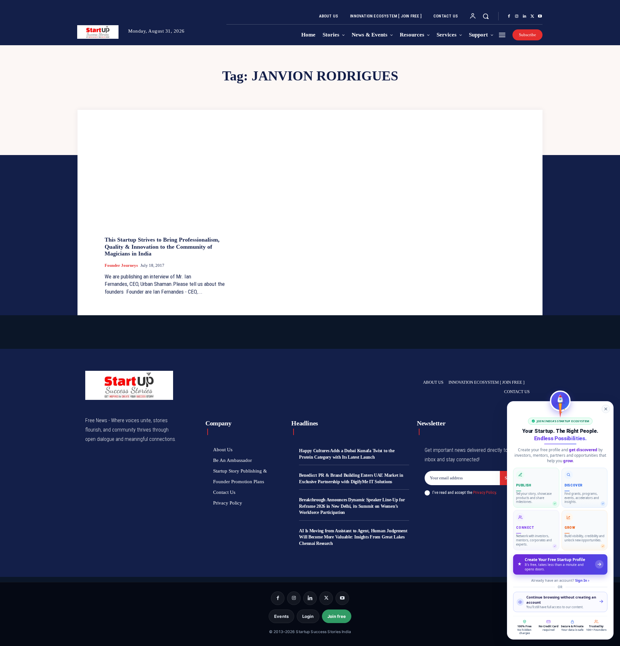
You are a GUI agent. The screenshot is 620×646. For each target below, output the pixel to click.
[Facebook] (509, 16)
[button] (485, 16)
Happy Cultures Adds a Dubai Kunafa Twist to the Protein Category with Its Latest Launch (346, 454)
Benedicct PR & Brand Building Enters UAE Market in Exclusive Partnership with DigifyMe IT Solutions (351, 478)
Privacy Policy (484, 492)
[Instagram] (517, 16)
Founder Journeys (121, 265)
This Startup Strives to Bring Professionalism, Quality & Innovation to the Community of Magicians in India (162, 246)
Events (281, 616)
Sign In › (582, 580)
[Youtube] (540, 16)
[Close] (606, 409)
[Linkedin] (524, 16)
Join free (336, 616)
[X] (532, 16)
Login (308, 616)
